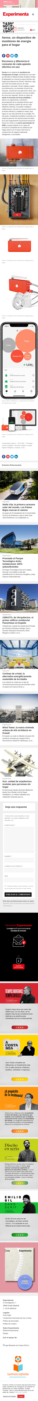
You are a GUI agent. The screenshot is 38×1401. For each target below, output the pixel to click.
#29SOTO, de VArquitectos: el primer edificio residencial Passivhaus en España (17, 620)
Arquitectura (6, 555)
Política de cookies (10, 1324)
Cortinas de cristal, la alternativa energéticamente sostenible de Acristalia (16, 676)
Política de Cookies (20, 1392)
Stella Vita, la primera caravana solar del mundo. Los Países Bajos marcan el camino (18, 507)
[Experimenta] (16, 14)
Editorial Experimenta (10, 1330)
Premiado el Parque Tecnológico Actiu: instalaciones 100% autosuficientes (12, 562)
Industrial (5, 502)
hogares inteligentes (8, 447)
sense (23, 447)
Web (6, 876)
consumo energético (8, 445)
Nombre (8, 856)
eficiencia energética (21, 445)
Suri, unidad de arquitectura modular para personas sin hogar (17, 784)
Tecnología (29, 443)
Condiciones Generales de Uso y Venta (17, 1318)
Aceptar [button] (21, 1396)
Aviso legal (7, 1315)
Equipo (5, 1333)
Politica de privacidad (10, 1321)
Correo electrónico (14, 866)
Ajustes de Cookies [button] (9, 1396)
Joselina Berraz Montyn (9, 443)
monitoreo (17, 447)
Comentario (10, 825)
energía (29, 445)
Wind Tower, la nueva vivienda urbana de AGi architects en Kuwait (18, 730)
